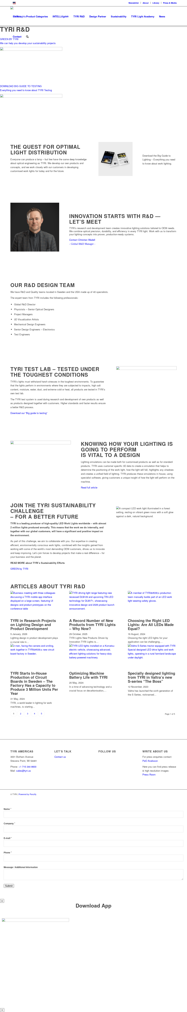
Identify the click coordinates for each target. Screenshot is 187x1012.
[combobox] (93, 3)
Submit (9, 885)
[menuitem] (134, 3)
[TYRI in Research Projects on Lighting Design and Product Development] (34, 608)
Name (7, 809)
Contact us (60, 756)
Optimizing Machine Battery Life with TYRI (88, 675)
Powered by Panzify (27, 794)
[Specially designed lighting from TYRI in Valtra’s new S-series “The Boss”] (152, 657)
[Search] (27, 37)
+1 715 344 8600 (27, 766)
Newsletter (134, 2)
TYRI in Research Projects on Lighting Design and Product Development (33, 624)
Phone (8, 852)
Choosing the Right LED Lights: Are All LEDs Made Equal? (151, 624)
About (146, 2)
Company (9, 823)
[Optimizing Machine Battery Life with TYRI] (93, 657)
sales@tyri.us (23, 770)
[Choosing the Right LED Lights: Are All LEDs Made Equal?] (152, 600)
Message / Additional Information (21, 867)
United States (24, 2)
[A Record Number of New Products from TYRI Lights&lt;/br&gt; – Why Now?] (93, 608)
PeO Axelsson (150, 760)
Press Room (149, 774)
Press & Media (170, 2)
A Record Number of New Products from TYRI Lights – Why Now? (92, 624)
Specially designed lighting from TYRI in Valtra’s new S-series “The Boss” (151, 677)
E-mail (8, 838)
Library (155, 2)
